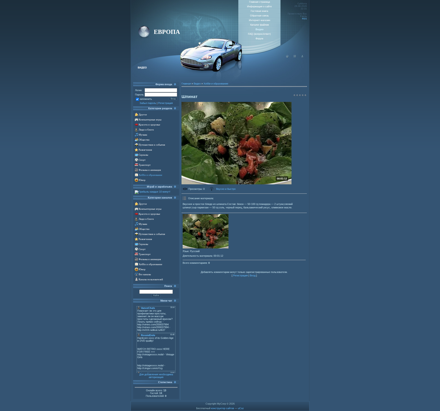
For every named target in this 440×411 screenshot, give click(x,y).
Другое (143, 114)
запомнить (146, 99)
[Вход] (302, 56)
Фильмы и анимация (150, 170)
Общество (144, 140)
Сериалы (143, 155)
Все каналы (145, 274)
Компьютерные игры (150, 119)
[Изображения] (205, 231)
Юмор (142, 180)
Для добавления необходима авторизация (156, 375)
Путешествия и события (152, 145)
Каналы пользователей (151, 279)
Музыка (143, 134)
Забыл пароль (148, 103)
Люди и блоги (146, 129)
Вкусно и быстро (226, 189)
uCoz (241, 408)
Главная (186, 83)
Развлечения (145, 150)
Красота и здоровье (149, 124)
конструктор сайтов (222, 408)
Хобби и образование (150, 175)
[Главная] (287, 56)
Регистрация (165, 103)
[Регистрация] (295, 56)
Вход (253, 275)
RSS (304, 18)
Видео (197, 83)
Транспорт (145, 165)
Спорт (142, 160)
